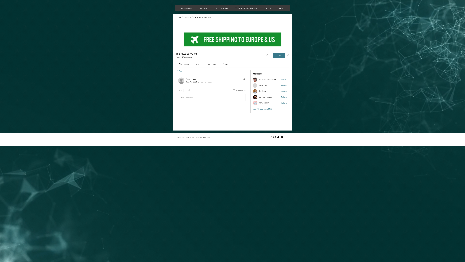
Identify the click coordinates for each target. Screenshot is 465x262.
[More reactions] (188, 90)
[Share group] (288, 55)
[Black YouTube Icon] (281, 137)
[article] (212, 90)
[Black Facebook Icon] (270, 137)
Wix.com (207, 137)
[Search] (267, 55)
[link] (184, 64)
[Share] (244, 79)
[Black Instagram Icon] (274, 137)
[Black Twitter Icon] (278, 137)
